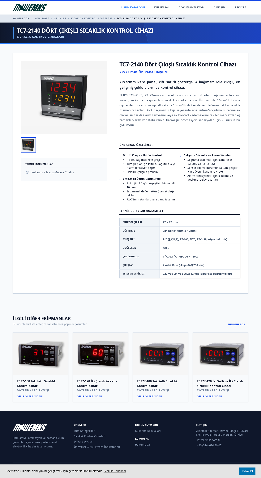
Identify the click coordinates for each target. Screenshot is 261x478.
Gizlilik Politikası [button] (115, 471)
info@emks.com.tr (208, 440)
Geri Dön (23, 18)
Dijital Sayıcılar (83, 441)
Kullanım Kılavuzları (148, 431)
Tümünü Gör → (238, 324)
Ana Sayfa (42, 18)
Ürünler (60, 18)
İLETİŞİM (220, 7)
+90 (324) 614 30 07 (209, 445)
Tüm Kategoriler (84, 431)
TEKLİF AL (241, 7)
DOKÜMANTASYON (191, 7)
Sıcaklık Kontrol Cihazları (91, 18)
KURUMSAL (161, 7)
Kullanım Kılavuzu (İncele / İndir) (53, 172)
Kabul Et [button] (247, 471)
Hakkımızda (142, 444)
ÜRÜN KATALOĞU (133, 7)
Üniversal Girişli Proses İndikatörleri (97, 447)
